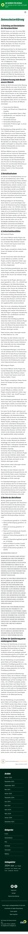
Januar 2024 (8, 818)
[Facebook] (12, 886)
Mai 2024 (7, 805)
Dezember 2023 (9, 822)
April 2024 (8, 809)
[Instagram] (15, 886)
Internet (15, 868)
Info (6, 842)
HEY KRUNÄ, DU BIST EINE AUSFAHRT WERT (16, 6)
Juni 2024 (7, 801)
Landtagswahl (10, 870)
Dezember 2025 (9, 781)
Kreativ (6, 870)
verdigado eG (12, 925)
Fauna (19, 866)
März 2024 (8, 813)
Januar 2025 (8, 793)
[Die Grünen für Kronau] (3, 5)
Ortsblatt (7, 846)
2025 (12, 866)
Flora (12, 868)
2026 (16, 866)
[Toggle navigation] (25, 12)
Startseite (7, 850)
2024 (7, 865)
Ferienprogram (7, 868)
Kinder (19, 868)
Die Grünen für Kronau (13, 3)
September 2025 (10, 785)
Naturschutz (16, 870)
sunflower (12, 924)
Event (6, 834)
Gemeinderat (8, 838)
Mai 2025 (7, 789)
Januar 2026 (8, 777)
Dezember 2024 (9, 797)
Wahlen (7, 854)
